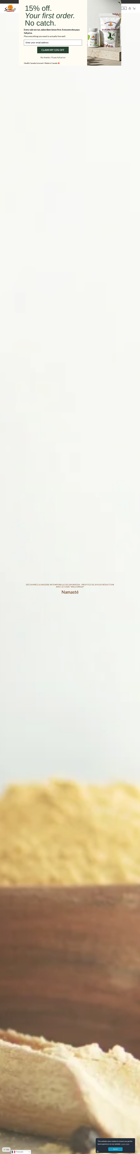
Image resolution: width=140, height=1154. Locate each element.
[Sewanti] (10, 8)
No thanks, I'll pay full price (52, 57)
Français (19, 1152)
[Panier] (134, 8)
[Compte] (129, 8)
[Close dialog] (118, 2)
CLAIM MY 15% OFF (52, 49)
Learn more (125, 1144)
